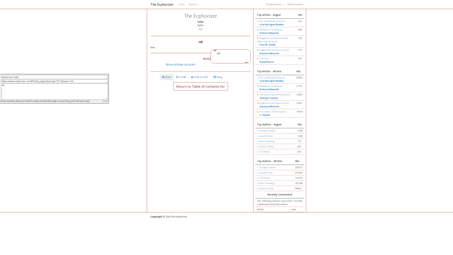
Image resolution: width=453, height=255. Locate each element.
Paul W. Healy (267, 44)
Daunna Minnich (269, 53)
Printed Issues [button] (274, 4)
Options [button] (192, 4)
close (105, 101)
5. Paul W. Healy (265, 188)
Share (167, 77)
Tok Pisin (263, 58)
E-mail (182, 77)
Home (181, 4)
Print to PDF (200, 77)
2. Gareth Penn (265, 136)
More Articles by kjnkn (181, 64)
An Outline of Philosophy (272, 111)
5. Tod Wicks (263, 151)
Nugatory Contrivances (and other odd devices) (272, 39)
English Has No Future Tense (274, 50)
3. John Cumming (265, 141)
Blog (219, 77)
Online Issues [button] (295, 4)
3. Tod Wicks (263, 177)
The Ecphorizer (162, 4)
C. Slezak (265, 115)
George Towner (269, 98)
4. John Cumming (265, 183)
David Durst (267, 61)
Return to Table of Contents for (200, 86)
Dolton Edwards (269, 33)
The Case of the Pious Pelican (274, 94)
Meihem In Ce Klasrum (271, 29)
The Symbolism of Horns (272, 21)
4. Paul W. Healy (265, 146)
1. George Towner (266, 130)
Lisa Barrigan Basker (272, 24)
